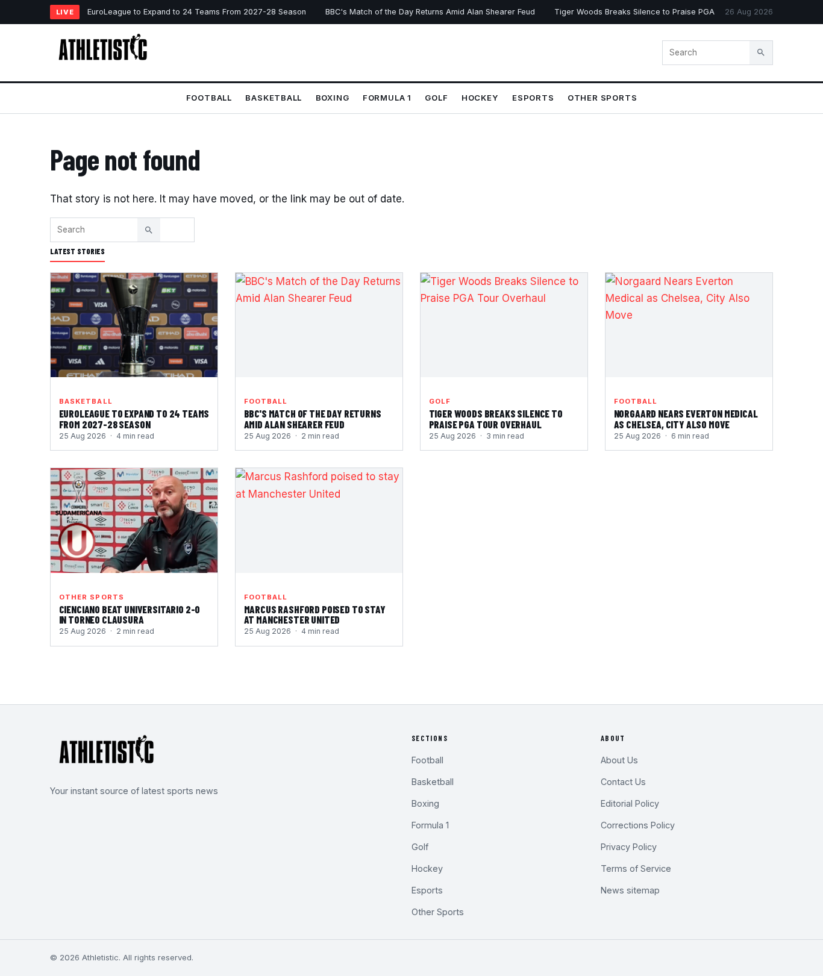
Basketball (273, 97)
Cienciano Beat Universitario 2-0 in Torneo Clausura (130, 614)
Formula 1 (387, 97)
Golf (436, 97)
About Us (619, 760)
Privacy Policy (629, 847)
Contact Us (623, 782)
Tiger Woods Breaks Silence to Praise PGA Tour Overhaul (661, 11)
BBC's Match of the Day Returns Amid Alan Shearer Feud (430, 11)
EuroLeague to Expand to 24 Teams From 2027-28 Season (196, 11)
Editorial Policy (630, 803)
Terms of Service (636, 868)
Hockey (480, 97)
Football (209, 97)
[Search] (760, 52)
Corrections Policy (638, 825)
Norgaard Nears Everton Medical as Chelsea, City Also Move (686, 418)
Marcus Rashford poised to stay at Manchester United (315, 614)
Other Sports (602, 97)
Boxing (332, 97)
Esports (533, 97)
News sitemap (630, 890)
